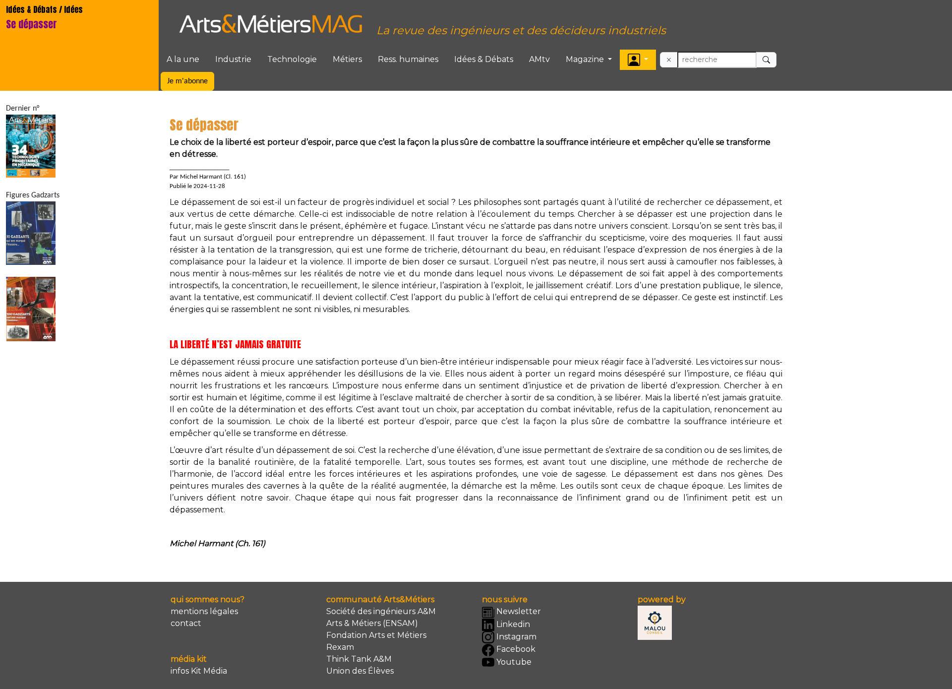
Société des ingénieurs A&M (381, 611)
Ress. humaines (408, 59)
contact (186, 623)
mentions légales (204, 611)
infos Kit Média (199, 671)
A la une (183, 59)
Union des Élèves (360, 671)
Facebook (515, 649)
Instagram (515, 636)
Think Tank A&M (359, 659)
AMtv (539, 59)
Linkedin (512, 624)
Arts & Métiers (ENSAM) (372, 623)
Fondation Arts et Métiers (376, 635)
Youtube (513, 662)
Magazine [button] (586, 59)
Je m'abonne (187, 81)
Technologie (292, 59)
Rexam (340, 647)
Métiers (347, 59)
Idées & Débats (483, 59)
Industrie (233, 59)
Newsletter (517, 611)
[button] (638, 60)
